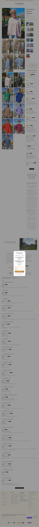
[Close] (25, 252)
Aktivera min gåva (19, 271)
